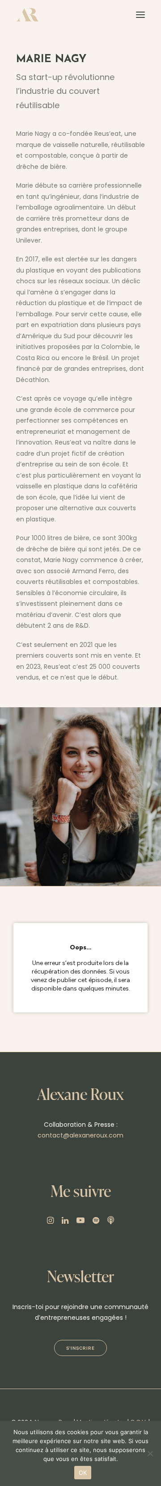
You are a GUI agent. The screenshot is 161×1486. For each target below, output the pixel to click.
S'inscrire (80, 1348)
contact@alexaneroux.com (80, 1135)
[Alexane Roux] (27, 14)
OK (83, 1472)
